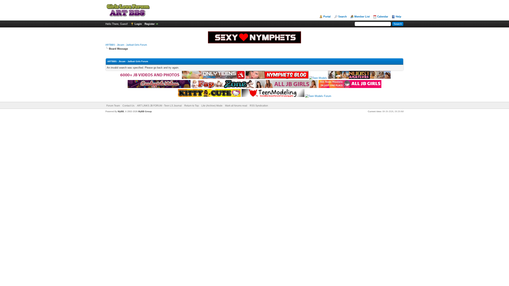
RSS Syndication (259, 105)
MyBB (121, 111)
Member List (362, 16)
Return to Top (191, 105)
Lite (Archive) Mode (211, 105)
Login (138, 23)
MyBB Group (145, 111)
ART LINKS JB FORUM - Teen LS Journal (159, 105)
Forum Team (113, 105)
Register (150, 23)
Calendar (382, 16)
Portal (327, 16)
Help (398, 16)
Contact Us (128, 105)
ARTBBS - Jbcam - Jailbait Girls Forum (126, 44)
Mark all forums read (236, 105)
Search (342, 16)
